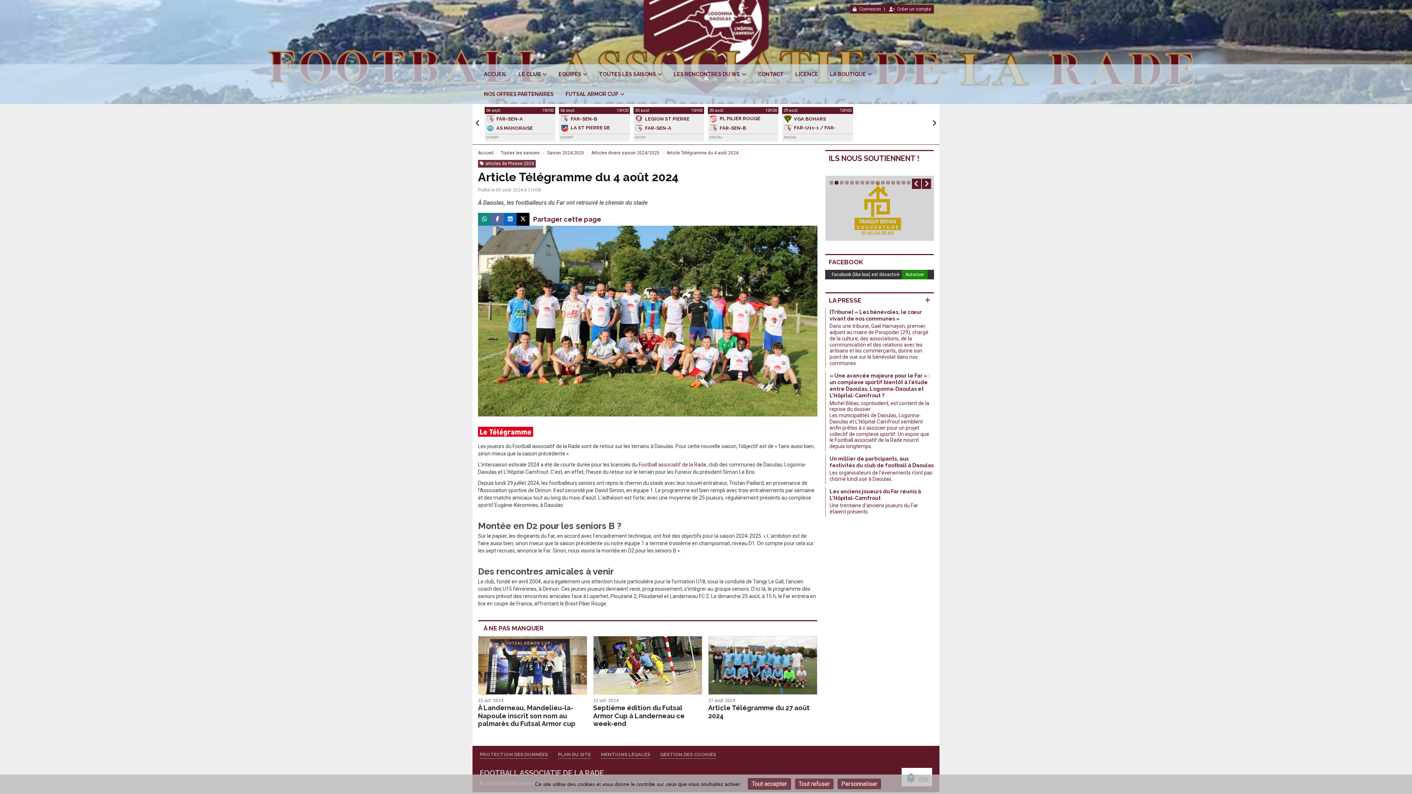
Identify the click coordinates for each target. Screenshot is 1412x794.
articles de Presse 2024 (509, 163)
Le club (529, 74)
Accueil (495, 74)
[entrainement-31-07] (647, 320)
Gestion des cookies (688, 754)
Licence (806, 74)
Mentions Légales (625, 754)
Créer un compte (914, 9)
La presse (845, 300)
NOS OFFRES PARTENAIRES (519, 94)
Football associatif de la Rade (672, 465)
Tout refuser (814, 783)
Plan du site (574, 754)
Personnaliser (859, 783)
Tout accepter (769, 783)
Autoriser (914, 274)
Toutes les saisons (627, 74)
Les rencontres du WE (707, 74)
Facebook (846, 262)
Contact (771, 74)
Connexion (870, 9)
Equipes (570, 74)
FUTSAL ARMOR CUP (592, 94)
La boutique (848, 74)
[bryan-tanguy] (879, 208)
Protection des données (514, 754)
